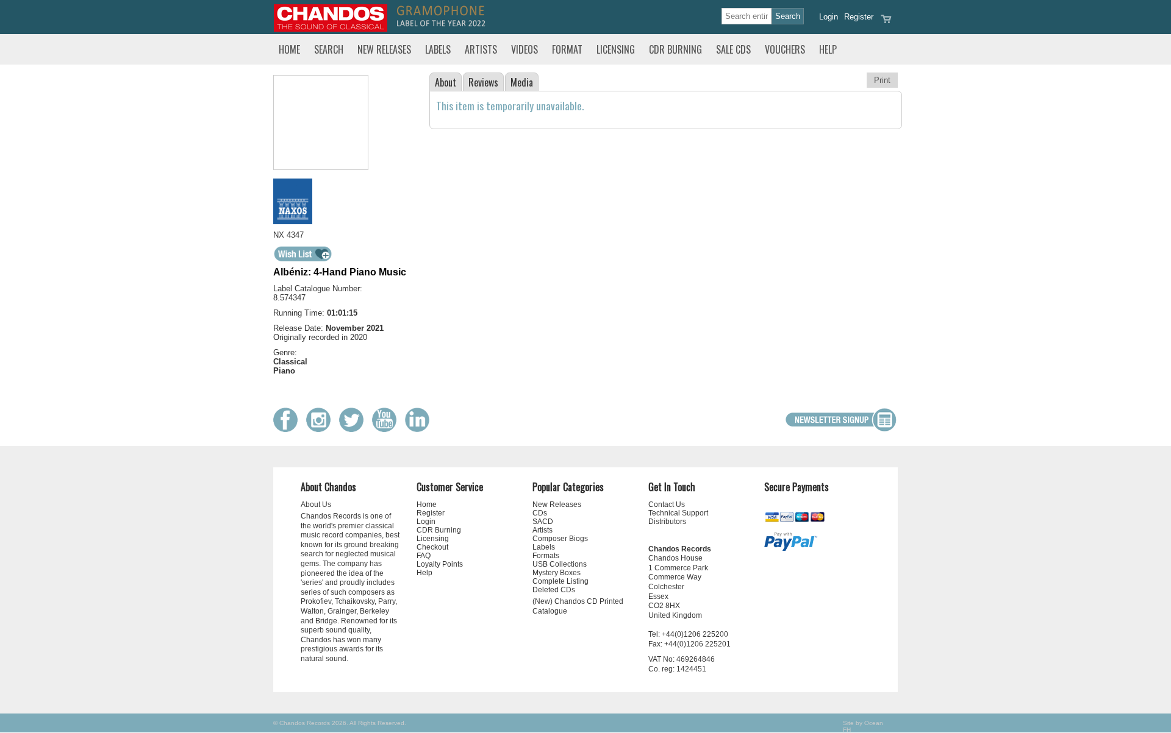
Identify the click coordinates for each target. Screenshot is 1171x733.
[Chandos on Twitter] (354, 429)
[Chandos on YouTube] (387, 429)
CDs (539, 513)
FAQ (424, 555)
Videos (524, 49)
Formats (545, 555)
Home (289, 49)
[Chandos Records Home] (330, 29)
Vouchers (785, 49)
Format (567, 49)
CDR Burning (675, 49)
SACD (542, 521)
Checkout (432, 547)
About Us (316, 504)
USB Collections (559, 564)
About (445, 82)
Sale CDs (733, 49)
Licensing (615, 49)
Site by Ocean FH (863, 726)
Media (521, 82)
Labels (438, 49)
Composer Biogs (560, 538)
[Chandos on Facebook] (288, 429)
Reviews (483, 82)
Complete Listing (560, 581)
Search (328, 49)
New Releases (384, 49)
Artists (481, 49)
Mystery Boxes (556, 572)
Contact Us (666, 504)
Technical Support (678, 513)
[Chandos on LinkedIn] (420, 429)
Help (828, 49)
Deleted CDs (553, 590)
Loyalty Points (440, 564)
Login (828, 16)
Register (858, 16)
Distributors (667, 521)
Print (882, 80)
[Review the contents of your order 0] (886, 22)
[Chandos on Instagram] (321, 429)
